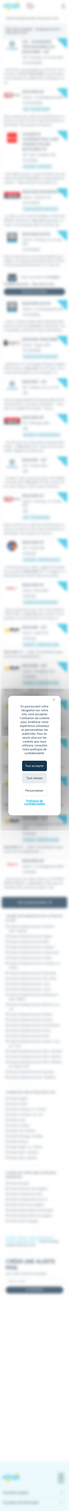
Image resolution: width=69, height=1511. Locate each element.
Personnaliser (34, 790)
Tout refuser (34, 778)
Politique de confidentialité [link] (34, 802)
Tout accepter (34, 766)
